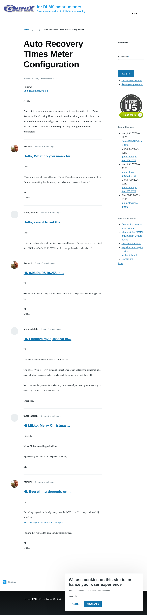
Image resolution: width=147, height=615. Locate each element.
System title (127, 259)
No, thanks (93, 604)
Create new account (132, 80)
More (120, 263)
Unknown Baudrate (131, 243)
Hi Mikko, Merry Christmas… (47, 425)
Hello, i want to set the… (44, 222)
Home (26, 30)
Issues (49, 599)
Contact (57, 599)
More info (73, 596)
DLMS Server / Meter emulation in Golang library (132, 236)
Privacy (27, 599)
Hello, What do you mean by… (48, 156)
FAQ (34, 599)
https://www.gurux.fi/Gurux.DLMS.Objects (43, 522)
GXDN (41, 599)
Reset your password (132, 84)
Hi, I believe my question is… (47, 339)
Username (123, 42)
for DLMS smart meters (59, 7)
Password (123, 57)
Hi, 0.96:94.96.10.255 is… (44, 273)
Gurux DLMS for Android (36, 91)
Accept (75, 604)
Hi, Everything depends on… (47, 491)
